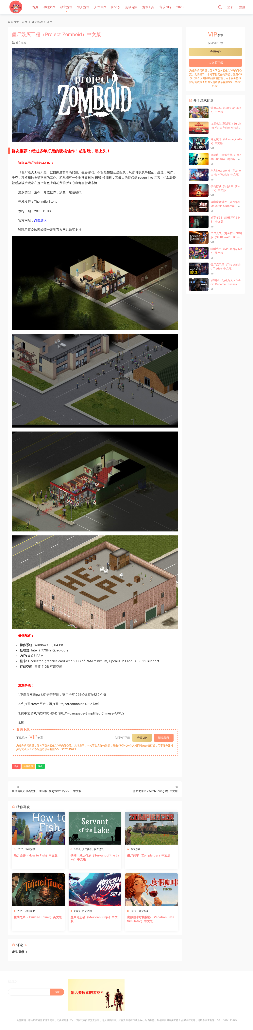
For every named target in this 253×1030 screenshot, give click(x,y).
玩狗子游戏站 (16, 7)
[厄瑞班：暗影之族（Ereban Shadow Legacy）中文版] (199, 159)
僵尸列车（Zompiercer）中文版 (148, 855)
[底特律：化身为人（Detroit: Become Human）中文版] (199, 284)
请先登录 (163, 737)
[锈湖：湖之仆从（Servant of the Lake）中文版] (95, 828)
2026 (179, 7)
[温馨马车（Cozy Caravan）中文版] (199, 112)
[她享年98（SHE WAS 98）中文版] (199, 222)
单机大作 (49, 7)
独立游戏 (66, 7)
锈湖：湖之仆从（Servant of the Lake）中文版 (95, 857)
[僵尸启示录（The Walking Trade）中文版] (199, 269)
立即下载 (217, 63)
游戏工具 (148, 7)
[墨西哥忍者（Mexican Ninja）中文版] (95, 889)
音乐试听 (165, 7)
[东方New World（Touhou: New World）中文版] (199, 175)
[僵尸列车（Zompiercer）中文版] (151, 828)
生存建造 (28, 766)
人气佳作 (100, 7)
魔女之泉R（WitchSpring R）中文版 (155, 791)
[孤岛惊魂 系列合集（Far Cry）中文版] (199, 190)
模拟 (16, 766)
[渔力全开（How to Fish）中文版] (38, 828)
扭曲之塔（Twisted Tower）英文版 (38, 917)
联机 (40, 766)
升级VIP (142, 737)
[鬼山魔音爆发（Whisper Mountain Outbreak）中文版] (199, 206)
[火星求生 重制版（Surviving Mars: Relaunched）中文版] (199, 128)
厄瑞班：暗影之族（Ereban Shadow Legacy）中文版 (226, 158)
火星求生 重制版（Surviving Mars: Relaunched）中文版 (226, 127)
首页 (35, 7)
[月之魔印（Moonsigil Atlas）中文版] (199, 143)
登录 (21, 952)
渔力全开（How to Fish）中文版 (36, 855)
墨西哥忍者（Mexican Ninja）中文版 (94, 919)
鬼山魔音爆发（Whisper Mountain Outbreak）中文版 (226, 205)
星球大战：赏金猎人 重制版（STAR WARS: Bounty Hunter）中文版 (226, 237)
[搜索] (220, 7)
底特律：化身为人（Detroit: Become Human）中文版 (226, 284)
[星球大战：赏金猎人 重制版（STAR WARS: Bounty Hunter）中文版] (199, 237)
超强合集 (131, 7)
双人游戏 (83, 7)
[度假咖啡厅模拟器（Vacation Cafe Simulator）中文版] (151, 889)
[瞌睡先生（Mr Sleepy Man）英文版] (199, 253)
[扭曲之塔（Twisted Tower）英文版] (38, 889)
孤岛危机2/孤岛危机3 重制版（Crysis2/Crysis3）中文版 (46, 791)
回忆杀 (115, 7)
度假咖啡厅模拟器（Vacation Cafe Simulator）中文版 (150, 919)
